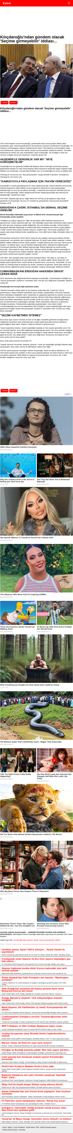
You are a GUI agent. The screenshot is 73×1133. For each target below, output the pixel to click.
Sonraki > (13, 102)
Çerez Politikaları (19, 1127)
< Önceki (5, 102)
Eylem (7, 3)
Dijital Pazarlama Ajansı (48, 1127)
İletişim (10, 1127)
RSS (37, 1127)
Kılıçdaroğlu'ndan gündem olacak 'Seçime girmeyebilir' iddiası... (37, 940)
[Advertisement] (36, 20)
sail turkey (22, 1130)
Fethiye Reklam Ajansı (10, 1130)
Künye (4, 1127)
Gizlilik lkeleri (30, 1127)
